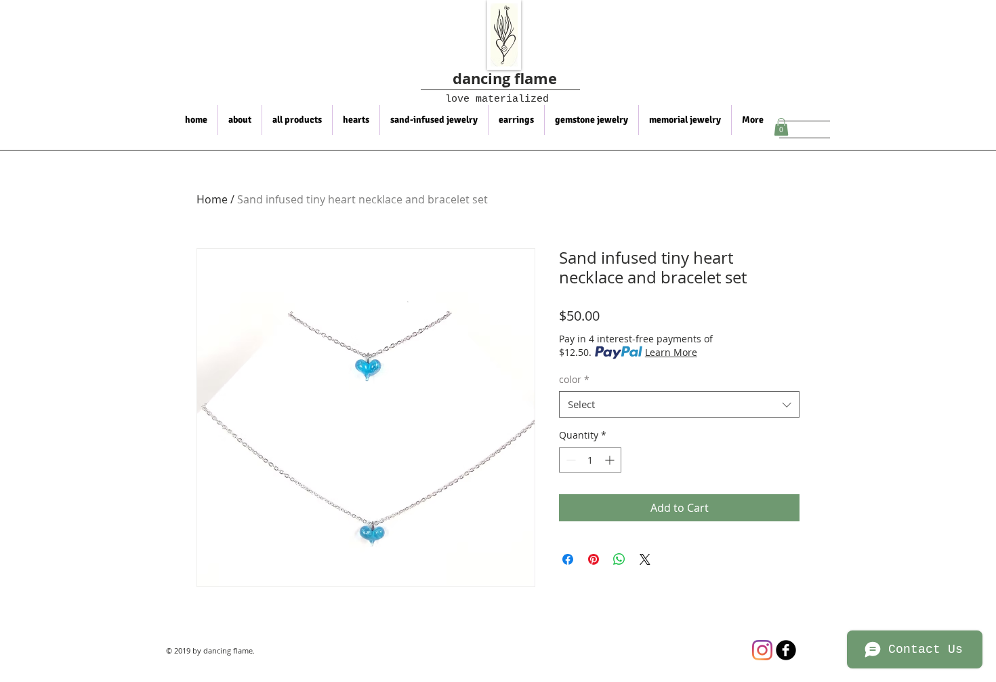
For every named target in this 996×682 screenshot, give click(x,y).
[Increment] (610, 460)
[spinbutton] (590, 460)
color (574, 379)
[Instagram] (762, 650)
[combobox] (679, 404)
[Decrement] (569, 460)
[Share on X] (645, 559)
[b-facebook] (786, 650)
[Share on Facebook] (568, 559)
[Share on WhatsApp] (619, 559)
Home (212, 199)
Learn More (671, 352)
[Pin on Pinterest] (593, 559)
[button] (781, 127)
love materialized (488, 99)
